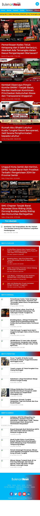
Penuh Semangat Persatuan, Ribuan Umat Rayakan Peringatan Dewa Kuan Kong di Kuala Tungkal (24, 451)
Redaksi (33, 487)
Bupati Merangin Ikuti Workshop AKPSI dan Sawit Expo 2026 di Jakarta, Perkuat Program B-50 (24, 430)
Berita (9, 10)
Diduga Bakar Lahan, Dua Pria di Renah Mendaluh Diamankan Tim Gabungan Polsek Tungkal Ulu (22, 311)
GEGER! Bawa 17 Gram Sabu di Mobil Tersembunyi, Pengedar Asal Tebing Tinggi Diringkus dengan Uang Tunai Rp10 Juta (24, 343)
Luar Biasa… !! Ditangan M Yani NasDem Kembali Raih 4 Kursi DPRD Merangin (21, 276)
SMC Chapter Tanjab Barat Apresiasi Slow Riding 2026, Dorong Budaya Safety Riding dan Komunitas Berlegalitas (18, 209)
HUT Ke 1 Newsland (9, 487)
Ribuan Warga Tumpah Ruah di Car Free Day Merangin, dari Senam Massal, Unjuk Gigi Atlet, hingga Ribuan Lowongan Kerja (23, 463)
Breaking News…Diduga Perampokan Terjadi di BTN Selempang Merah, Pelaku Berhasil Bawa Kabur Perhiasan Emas (24, 322)
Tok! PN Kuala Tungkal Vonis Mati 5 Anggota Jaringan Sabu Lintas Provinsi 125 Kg (24, 331)
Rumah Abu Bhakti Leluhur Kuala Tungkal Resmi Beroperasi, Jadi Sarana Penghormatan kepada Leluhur (20, 131)
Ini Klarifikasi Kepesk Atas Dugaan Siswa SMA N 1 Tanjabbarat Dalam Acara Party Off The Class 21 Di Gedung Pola (22, 250)
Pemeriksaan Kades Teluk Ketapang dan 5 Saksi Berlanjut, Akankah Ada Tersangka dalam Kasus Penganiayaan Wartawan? (19, 48)
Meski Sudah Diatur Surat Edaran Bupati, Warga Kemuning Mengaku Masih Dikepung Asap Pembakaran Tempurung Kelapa (23, 442)
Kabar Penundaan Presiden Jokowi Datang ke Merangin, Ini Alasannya (22, 268)
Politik (22, 10)
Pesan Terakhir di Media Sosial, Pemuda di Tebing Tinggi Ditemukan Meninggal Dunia (24, 359)
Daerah (15, 10)
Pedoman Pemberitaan (22, 487)
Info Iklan (29, 485)
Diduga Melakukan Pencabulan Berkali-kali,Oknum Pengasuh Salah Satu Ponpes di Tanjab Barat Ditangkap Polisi (23, 391)
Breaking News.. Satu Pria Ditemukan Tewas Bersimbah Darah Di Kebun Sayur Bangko (21, 260)
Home (3, 10)
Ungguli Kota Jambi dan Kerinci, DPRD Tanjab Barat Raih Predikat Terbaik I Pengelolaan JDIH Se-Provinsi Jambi (19, 171)
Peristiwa (29, 10)
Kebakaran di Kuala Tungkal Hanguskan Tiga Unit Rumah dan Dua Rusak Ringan (24, 401)
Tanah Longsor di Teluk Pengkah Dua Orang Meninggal (24, 369)
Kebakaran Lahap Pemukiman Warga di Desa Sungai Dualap (23, 379)
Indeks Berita (19, 489)
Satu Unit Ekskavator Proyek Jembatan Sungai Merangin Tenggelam (20, 284)
